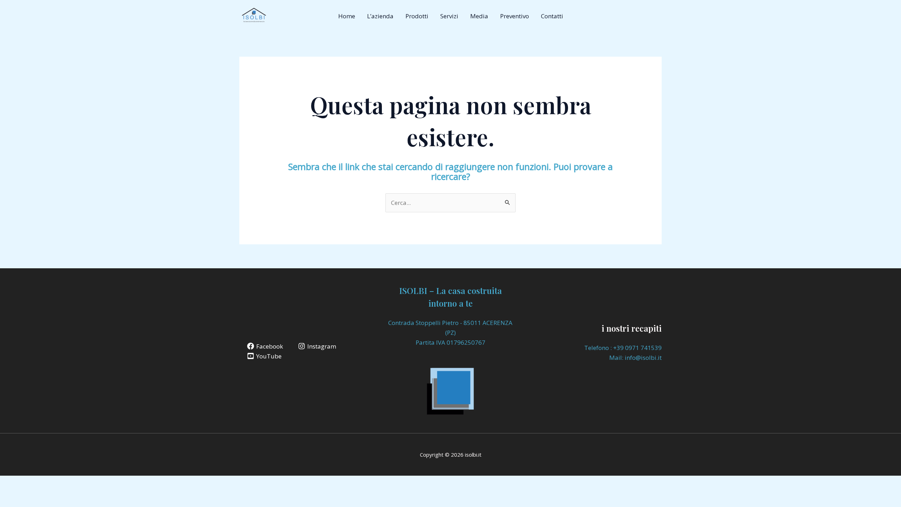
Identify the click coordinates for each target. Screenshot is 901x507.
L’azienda (380, 16)
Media (479, 16)
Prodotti (416, 16)
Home (346, 16)
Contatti (552, 16)
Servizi (449, 16)
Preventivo (514, 16)
